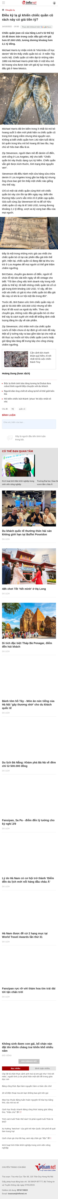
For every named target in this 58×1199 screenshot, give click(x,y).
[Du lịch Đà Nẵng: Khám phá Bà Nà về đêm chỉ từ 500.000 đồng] (29, 740)
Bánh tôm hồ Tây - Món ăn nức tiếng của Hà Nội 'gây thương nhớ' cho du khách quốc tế (28, 705)
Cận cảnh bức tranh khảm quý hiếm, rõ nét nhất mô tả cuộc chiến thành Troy (40, 357)
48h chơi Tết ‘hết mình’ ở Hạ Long (24, 588)
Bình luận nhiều (42, 1068)
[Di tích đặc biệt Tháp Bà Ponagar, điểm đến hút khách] (29, 621)
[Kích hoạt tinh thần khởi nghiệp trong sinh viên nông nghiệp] (18, 466)
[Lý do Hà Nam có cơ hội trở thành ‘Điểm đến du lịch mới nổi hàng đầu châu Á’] (29, 856)
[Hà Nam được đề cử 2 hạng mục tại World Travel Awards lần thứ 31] (29, 911)
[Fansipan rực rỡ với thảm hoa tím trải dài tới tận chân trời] (29, 966)
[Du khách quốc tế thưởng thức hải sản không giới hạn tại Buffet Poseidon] (29, 509)
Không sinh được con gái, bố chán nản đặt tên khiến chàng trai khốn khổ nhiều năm (27, 1047)
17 (20, 1112)
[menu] (3, 2)
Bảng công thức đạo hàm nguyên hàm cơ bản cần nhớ (27, 1086)
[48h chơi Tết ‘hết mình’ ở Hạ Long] (29, 566)
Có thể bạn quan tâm (17, 451)
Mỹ (13, 409)
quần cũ (22, 409)
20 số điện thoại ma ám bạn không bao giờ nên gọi (25, 1093)
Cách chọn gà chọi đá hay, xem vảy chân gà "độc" (24, 1138)
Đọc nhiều (15, 1068)
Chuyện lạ (10, 10)
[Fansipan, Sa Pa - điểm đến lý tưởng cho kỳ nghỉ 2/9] (29, 798)
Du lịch (6, 539)
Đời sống (7, 1055)
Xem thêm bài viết (29, 1061)
